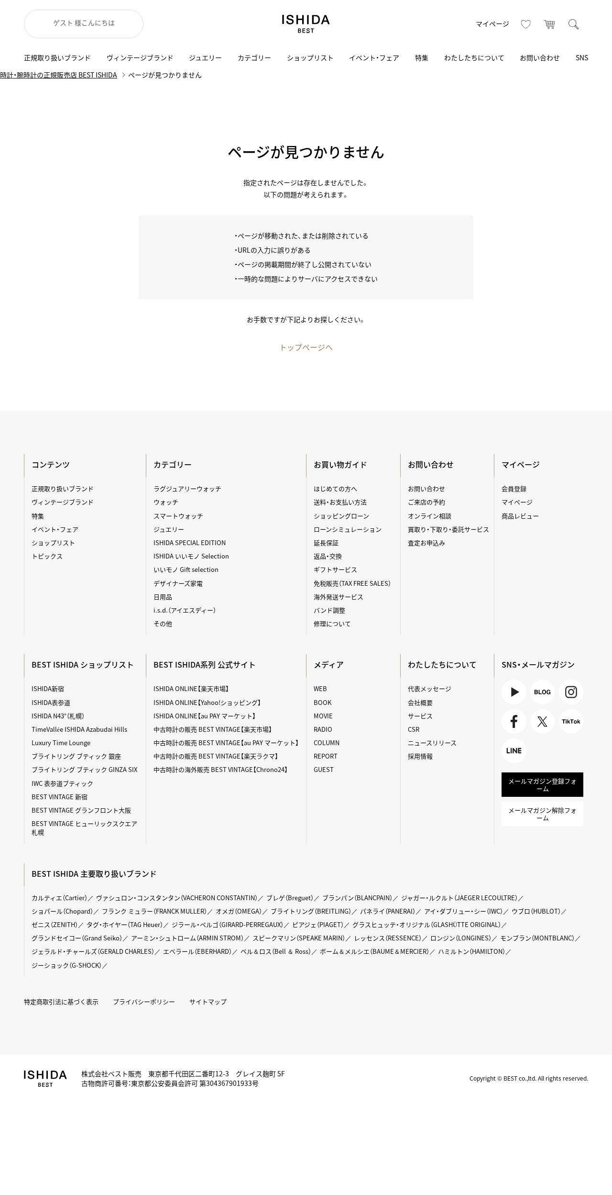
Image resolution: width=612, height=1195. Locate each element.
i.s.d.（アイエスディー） (184, 609)
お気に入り (526, 24)
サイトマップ (208, 1001)
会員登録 (514, 488)
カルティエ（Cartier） (59, 897)
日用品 (162, 596)
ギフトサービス (335, 569)
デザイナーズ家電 (178, 583)
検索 (574, 24)
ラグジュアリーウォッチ (187, 488)
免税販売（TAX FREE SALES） (352, 583)
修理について (332, 623)
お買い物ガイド (340, 464)
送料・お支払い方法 (340, 501)
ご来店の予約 (426, 501)
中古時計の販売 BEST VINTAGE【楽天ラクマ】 (215, 755)
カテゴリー (254, 57)
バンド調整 (329, 609)
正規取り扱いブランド (57, 57)
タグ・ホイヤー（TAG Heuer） (125, 924)
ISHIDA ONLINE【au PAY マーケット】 (204, 715)
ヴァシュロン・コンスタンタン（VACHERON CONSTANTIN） (177, 897)
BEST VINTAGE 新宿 (59, 796)
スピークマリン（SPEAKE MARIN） (298, 937)
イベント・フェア (374, 57)
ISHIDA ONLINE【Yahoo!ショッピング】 (207, 702)
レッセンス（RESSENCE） (388, 937)
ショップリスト (310, 57)
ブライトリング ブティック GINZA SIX (84, 769)
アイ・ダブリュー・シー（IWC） (463, 911)
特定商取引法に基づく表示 (61, 1001)
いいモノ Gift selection (186, 569)
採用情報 (420, 755)
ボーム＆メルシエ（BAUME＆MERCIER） (374, 951)
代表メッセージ (429, 688)
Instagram (571, 692)
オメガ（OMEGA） (239, 911)
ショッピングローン (341, 515)
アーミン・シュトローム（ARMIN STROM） (187, 937)
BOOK (322, 702)
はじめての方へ (335, 488)
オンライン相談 (429, 515)
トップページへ (306, 347)
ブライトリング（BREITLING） (311, 911)
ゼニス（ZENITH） (55, 924)
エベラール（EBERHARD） (197, 951)
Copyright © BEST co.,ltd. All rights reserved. (529, 1078)
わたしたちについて (474, 57)
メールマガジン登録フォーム (542, 784)
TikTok (568, 733)
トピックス (47, 555)
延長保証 (326, 542)
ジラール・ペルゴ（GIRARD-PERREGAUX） (228, 924)
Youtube (514, 692)
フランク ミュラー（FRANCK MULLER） (154, 911)
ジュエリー (205, 57)
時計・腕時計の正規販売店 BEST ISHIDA (58, 74)
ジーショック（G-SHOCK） (67, 965)
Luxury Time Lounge (61, 742)
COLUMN (326, 742)
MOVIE (323, 715)
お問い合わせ (540, 57)
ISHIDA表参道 (51, 702)
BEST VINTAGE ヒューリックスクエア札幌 (84, 828)
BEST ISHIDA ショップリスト (83, 664)
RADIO (323, 729)
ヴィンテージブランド (140, 57)
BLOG (542, 692)
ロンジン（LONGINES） (461, 937)
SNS (582, 57)
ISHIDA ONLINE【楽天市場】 (191, 688)
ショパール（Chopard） (62, 911)
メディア (329, 664)
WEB (320, 688)
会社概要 (420, 702)
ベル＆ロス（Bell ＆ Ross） (275, 951)
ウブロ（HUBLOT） (536, 911)
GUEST (324, 769)
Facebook (512, 733)
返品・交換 (328, 555)
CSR (413, 729)
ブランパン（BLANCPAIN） (357, 897)
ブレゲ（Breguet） (290, 897)
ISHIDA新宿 (48, 688)
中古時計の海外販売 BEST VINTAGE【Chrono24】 (220, 769)
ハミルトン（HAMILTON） (471, 951)
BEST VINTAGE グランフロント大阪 (81, 810)
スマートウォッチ (178, 515)
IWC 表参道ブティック (62, 783)
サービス (420, 715)
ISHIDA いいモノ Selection (191, 555)
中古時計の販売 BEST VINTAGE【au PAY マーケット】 (226, 742)
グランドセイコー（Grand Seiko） (77, 937)
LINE (508, 762)
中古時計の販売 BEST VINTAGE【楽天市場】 (212, 729)
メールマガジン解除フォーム (542, 813)
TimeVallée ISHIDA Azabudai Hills (79, 729)
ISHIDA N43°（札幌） (58, 715)
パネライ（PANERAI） (387, 911)
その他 (162, 623)
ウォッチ (165, 501)
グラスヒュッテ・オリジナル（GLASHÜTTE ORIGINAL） (426, 924)
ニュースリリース (432, 742)
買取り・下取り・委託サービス (448, 529)
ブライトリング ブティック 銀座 (76, 755)
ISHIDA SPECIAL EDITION (189, 542)
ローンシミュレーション (348, 529)
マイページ (492, 23)
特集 (421, 57)
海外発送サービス (338, 596)
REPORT (326, 755)
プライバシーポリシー (144, 1001)
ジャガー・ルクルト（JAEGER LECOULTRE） (459, 897)
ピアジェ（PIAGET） (318, 924)
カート (550, 24)
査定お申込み (426, 542)
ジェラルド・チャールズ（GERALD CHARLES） (93, 951)
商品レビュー (520, 515)
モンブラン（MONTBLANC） (537, 937)
